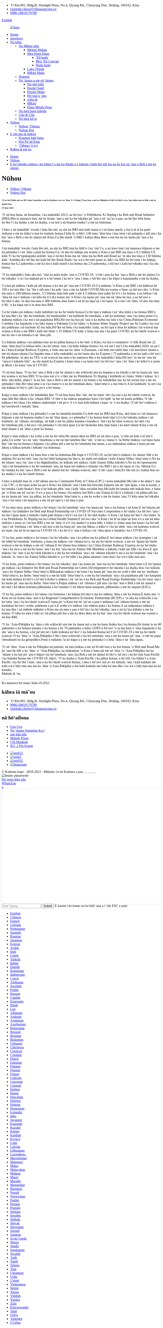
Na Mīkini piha (29, 46)
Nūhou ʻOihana (29, 126)
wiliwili (32, 99)
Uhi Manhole (19, 742)
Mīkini (31, 103)
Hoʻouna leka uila (14, 779)
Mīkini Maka (36, 73)
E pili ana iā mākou (23, 134)
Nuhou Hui (26, 130)
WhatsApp (9, 783)
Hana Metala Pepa (39, 107)
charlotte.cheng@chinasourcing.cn (33, 9)
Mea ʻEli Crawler (47, 61)
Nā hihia (16, 42)
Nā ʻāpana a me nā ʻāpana (36, 80)
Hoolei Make (36, 92)
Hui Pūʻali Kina (29, 141)
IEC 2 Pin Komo (21, 746)
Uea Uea (16, 726)
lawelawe (16, 38)
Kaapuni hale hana (31, 138)
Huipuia (24, 76)
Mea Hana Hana (38, 53)
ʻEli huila (42, 57)
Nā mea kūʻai (28, 118)
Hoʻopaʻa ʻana (36, 96)
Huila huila (43, 65)
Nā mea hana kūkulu (32, 111)
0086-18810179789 (23, 13)
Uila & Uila (26, 115)
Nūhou (15, 122)
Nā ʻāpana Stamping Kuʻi (27, 730)
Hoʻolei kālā (35, 84)
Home (14, 34)
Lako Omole (35, 69)
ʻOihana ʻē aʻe (28, 145)
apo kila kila (18, 734)
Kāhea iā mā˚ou (20, 149)
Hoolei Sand (35, 88)
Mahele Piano (19, 738)
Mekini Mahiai (37, 50)
